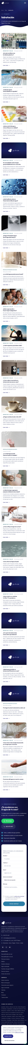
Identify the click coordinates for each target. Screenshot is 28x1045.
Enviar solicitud (14, 903)
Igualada (3, 1006)
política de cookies (19, 1032)
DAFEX (3, 961)
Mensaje (5, 884)
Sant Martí (15, 1024)
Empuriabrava (21, 1024)
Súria (17, 1016)
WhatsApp (9, 821)
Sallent (13, 1016)
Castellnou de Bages (6, 1018)
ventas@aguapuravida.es (9, 938)
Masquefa (3, 1010)
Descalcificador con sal (7, 956)
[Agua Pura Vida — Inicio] (5, 3)
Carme (21, 1012)
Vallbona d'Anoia (21, 1010)
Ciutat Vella (14, 1020)
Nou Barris (3, 1024)
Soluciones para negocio (7, 985)
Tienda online (4, 997)
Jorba (12, 1010)
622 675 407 (9, 826)
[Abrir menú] (25, 2)
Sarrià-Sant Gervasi (8, 1022)
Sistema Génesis (5, 964)
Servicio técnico (5, 971)
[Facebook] (2, 947)
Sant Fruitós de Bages (11, 1014)
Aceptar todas (8, 1036)
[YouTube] (9, 947)
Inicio (2, 10)
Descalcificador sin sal (6, 954)
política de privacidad (19, 896)
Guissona (18, 1018)
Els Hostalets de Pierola (14, 1012)
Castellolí (8, 1010)
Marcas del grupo (5, 982)
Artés (23, 1016)
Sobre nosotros (5, 980)
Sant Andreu (9, 1024)
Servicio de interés (8, 876)
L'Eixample (9, 1020)
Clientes (3, 990)
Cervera (13, 1018)
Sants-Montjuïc (21, 1020)
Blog (6, 10)
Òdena (7, 1006)
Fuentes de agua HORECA (7, 969)
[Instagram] (6, 947)
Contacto (3, 995)
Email (4, 869)
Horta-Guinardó (20, 1022)
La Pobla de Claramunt (18, 1008)
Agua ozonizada (5, 966)
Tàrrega (22, 1018)
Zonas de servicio (5, 973)
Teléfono (5, 862)
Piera (24, 1008)
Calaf (15, 1010)
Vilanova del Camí (13, 1006)
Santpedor (9, 1016)
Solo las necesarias (9, 1040)
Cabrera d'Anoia (5, 1012)
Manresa (3, 1014)
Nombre (5, 855)
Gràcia (15, 1022)
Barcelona (3, 1020)
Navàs (20, 1016)
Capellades (9, 1008)
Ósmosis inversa (5, 959)
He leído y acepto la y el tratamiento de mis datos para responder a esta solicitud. (14, 898)
